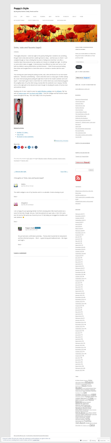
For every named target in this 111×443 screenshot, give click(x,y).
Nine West (78, 410)
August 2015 (78, 280)
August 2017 (78, 235)
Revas (87, 413)
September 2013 (79, 328)
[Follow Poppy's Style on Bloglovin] (82, 78)
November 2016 (79, 249)
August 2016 (78, 255)
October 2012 (78, 351)
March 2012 (78, 366)
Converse (92, 389)
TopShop (87, 421)
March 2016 (78, 266)
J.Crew (90, 398)
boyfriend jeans (89, 388)
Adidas (90, 380)
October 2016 (78, 251)
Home (81, 16)
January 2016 (78, 270)
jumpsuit (81, 400)
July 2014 (77, 308)
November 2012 (79, 349)
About (74, 16)
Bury (95, 388)
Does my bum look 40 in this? (83, 120)
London (86, 400)
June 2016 (77, 260)
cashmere (77, 389)
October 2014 (78, 301)
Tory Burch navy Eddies (35, 93)
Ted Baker (87, 418)
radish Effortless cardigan (45, 91)
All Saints (77, 384)
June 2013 (77, 335)
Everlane (88, 391)
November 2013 (79, 324)
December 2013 (79, 322)
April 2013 (77, 339)
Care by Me (78, 137)
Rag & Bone (80, 412)
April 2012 (77, 364)
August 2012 (78, 355)
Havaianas (77, 396)
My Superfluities (79, 130)
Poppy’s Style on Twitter (82, 152)
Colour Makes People (81, 112)
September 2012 (79, 353)
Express (93, 391)
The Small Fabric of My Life (82, 114)
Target (88, 417)
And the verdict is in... (80, 195)
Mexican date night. (20, 171)
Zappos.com (86, 425)
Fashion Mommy (79, 108)
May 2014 (77, 312)
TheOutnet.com (79, 421)
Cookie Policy (36, 440)
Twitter (57, 16)
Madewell (91, 400)
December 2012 (79, 347)
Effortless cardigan (52, 158)
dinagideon (24, 203)
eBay (50, 16)
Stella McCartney (79, 416)
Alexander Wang (79, 382)
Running (42, 16)
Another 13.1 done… (22, 132)
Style (15, 16)
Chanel (82, 389)
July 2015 (77, 282)
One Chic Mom (79, 110)
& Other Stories (79, 380)
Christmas (86, 389)
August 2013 (78, 330)
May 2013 (77, 337)
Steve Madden (87, 415)
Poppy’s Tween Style (33, 20)
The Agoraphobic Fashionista (83, 128)
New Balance (88, 406)
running (78, 414)
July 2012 (77, 358)
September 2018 (79, 220)
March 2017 (78, 245)
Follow (78, 67)
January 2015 (78, 295)
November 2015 (79, 274)
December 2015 (79, 272)
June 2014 (77, 310)
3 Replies (16, 51)
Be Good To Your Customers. (25, 136)
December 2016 (79, 247)
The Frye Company (80, 419)
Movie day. (78, 193)
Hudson (82, 396)
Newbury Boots (81, 408)
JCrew (95, 398)
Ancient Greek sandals (85, 384)
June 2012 (77, 360)
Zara (92, 425)
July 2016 (77, 257)
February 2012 (79, 368)
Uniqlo (88, 423)
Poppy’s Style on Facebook (82, 143)
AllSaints (59, 91)
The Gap (87, 419)
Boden (45, 158)
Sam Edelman (86, 414)
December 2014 (79, 297)
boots (83, 388)
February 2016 (79, 268)
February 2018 (79, 230)
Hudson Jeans (61, 158)
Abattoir (86, 380)
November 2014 (79, 299)
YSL (82, 425)
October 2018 (78, 218)
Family (28, 16)
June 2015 (77, 285)
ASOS (84, 385)
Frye (82, 392)
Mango (78, 401)
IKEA (96, 396)
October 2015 (78, 276)
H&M (93, 394)
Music (35, 16)
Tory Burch (17, 160)
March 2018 (78, 228)
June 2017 (77, 239)
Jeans (77, 400)
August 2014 (78, 305)
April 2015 (77, 289)
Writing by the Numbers (81, 118)
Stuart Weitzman (80, 417)
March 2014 (78, 316)
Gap (85, 392)
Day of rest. (20, 134)
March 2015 (78, 291)
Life (21, 16)
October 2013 (78, 326)
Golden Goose (81, 394)
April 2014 (77, 314)
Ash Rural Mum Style (80, 116)
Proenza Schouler (84, 411)
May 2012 (77, 362)
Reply (15, 196)
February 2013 (79, 343)
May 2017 (77, 241)
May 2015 (77, 287)
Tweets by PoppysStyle (81, 156)
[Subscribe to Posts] (78, 180)
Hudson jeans (22, 93)
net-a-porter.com (79, 406)
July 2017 (77, 237)
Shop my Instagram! (48, 20)
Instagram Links (61, 20)
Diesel (83, 391)
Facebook (66, 16)
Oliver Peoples (92, 409)
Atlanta (89, 386)
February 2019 (79, 214)
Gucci (89, 395)
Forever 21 (78, 392)
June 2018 (77, 224)
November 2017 (79, 232)
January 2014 (78, 320)
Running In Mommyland (81, 99)
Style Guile (78, 126)
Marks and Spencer (82, 405)
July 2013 (77, 333)
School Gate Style (80, 101)
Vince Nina (78, 425)
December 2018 (79, 216)
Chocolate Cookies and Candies (83, 135)
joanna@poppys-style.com (82, 89)
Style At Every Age (80, 105)
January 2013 (78, 345)
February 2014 (79, 318)
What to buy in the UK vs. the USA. (84, 191)
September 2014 (79, 303)
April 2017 (77, 243)
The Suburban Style (80, 133)
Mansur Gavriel (86, 402)
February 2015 (79, 293)
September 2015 (79, 278)
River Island (92, 413)
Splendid (94, 414)
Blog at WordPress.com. (20, 435)
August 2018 (78, 222)
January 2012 (78, 370)
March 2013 (78, 341)
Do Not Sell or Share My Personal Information (37, 435)
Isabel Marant (80, 398)
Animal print (78, 386)
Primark (77, 411)
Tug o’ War (64, 171)
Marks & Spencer (82, 403)
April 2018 (77, 226)
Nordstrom (86, 410)
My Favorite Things (19, 20)
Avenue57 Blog (79, 103)
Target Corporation (80, 418)
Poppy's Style (21, 8)
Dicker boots (78, 391)
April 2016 (77, 264)
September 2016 (79, 253)
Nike (89, 408)
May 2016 (77, 262)
